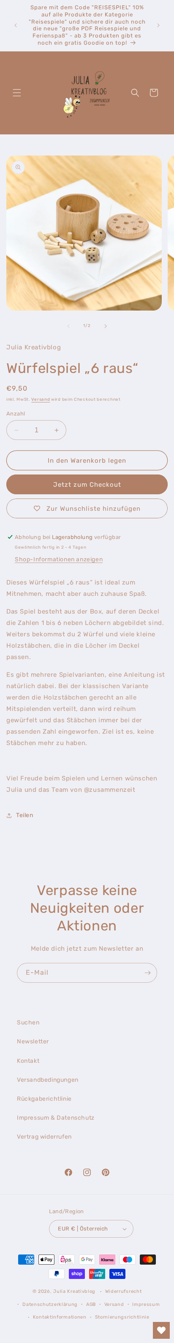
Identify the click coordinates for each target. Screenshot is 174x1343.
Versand (40, 399)
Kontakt (28, 1060)
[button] (17, 92)
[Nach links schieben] (68, 326)
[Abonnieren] (147, 973)
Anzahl (15, 413)
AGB (91, 1304)
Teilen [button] (24, 815)
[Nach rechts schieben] (105, 326)
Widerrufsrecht (123, 1291)
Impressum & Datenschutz (56, 1117)
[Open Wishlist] (161, 1330)
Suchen (28, 1022)
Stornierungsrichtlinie (122, 1317)
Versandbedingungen (48, 1079)
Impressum (146, 1304)
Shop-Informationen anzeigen (59, 559)
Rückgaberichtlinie (44, 1098)
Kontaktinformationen (60, 1317)
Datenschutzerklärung (50, 1304)
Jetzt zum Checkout (87, 484)
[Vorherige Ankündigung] (15, 25)
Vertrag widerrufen (44, 1136)
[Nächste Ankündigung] (158, 25)
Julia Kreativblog (74, 1291)
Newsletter (33, 1041)
